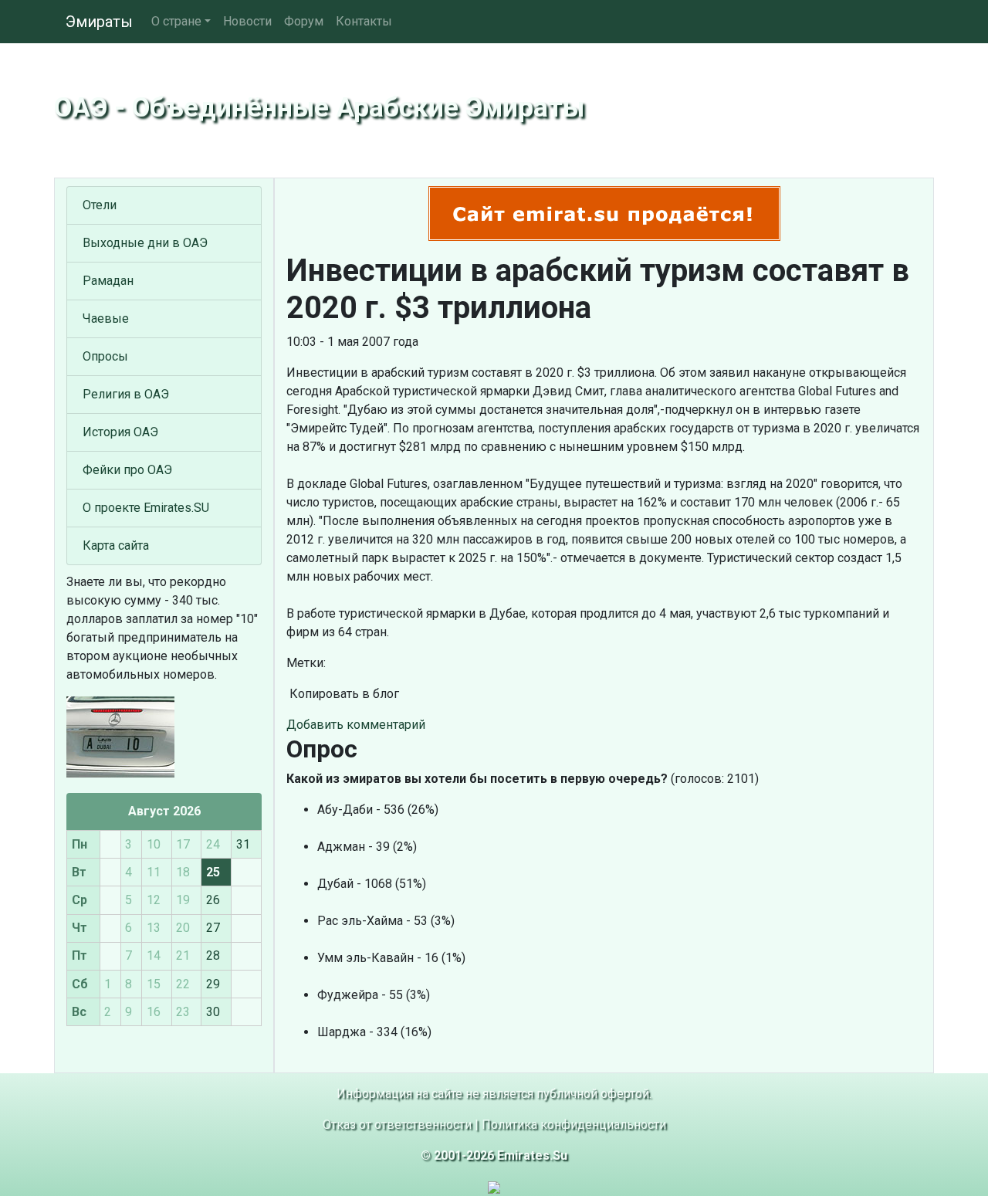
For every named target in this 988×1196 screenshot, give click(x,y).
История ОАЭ (120, 432)
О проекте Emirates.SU (146, 507)
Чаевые (106, 318)
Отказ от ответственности (397, 1124)
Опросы (105, 356)
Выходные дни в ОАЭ (145, 242)
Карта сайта (116, 545)
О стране (176, 21)
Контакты (364, 21)
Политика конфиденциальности (574, 1124)
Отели (100, 205)
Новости (247, 21)
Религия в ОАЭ (126, 394)
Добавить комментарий (355, 724)
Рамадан (108, 280)
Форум (303, 21)
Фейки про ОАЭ (127, 469)
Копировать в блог (342, 693)
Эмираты (99, 21)
